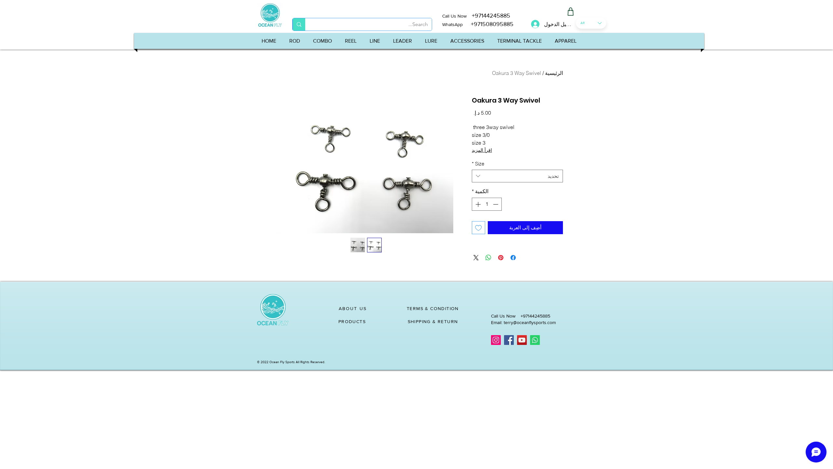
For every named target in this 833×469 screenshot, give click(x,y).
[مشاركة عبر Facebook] (513, 258)
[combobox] (517, 176)
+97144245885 (491, 15)
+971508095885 (488, 24)
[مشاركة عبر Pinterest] (501, 258)
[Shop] (570, 12)
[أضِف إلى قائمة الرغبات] (478, 227)
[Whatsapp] (535, 340)
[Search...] (299, 24)
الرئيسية (554, 73)
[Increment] (477, 204)
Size (478, 164)
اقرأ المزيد (482, 150)
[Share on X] (476, 258)
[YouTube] (522, 340)
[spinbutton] (487, 204)
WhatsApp (452, 24)
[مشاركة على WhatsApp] (488, 258)
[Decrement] (496, 204)
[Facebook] (509, 340)
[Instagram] (496, 340)
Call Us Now (457, 16)
